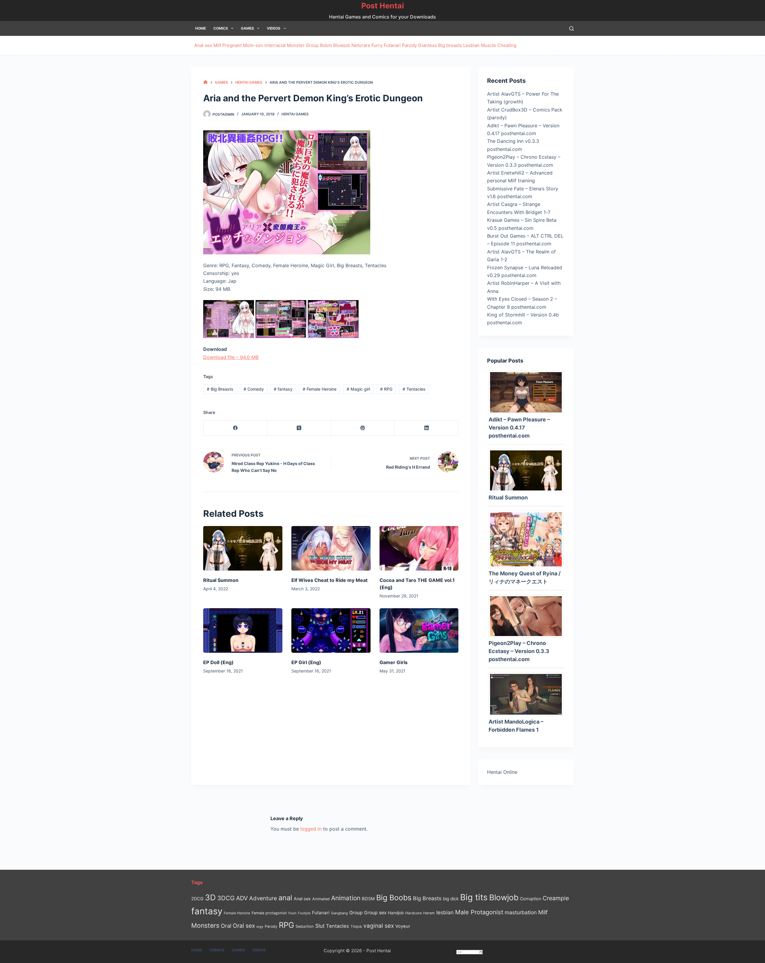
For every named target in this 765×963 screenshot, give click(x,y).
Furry (376, 45)
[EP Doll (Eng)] (242, 630)
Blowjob (341, 45)
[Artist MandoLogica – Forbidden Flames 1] (528, 694)
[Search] (571, 28)
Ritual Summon (220, 580)
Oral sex (244, 925)
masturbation (521, 912)
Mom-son (253, 45)
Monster (296, 45)
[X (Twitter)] (299, 428)
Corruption (530, 898)
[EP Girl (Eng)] (331, 630)
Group (312, 45)
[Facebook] (235, 428)
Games (247, 28)
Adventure (263, 898)
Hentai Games (295, 114)
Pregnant (232, 45)
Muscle (488, 45)
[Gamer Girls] (419, 630)
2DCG (197, 898)
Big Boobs (393, 897)
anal (285, 897)
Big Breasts (220, 389)
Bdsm (326, 45)
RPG (386, 389)
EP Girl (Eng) (306, 662)
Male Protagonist (479, 912)
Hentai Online (502, 772)
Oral (226, 925)
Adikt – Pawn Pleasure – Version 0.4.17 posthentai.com (519, 427)
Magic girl (358, 389)
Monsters (205, 925)
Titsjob (356, 926)
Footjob (304, 913)
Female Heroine (319, 389)
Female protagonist (269, 913)
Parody (409, 45)
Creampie (556, 898)
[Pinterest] (363, 428)
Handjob (396, 912)
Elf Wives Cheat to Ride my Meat (329, 580)
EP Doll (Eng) (218, 662)
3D (210, 897)
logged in (311, 829)
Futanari (392, 45)
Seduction (305, 926)
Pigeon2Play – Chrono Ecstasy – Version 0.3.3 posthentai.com (519, 651)
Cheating (506, 45)
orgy (259, 926)
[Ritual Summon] (242, 548)
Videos (273, 28)
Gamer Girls (394, 662)
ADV (242, 898)
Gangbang (339, 913)
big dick (451, 898)
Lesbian (471, 45)
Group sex (375, 912)
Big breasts (450, 45)
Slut (320, 926)
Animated (321, 899)
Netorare (360, 45)
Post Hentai (382, 5)
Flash (292, 913)
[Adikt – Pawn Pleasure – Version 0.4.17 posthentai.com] (528, 392)
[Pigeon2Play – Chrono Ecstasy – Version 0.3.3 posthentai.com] (528, 616)
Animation (345, 898)
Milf (217, 45)
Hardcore (413, 913)
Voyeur (402, 926)
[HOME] (205, 82)
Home (200, 28)
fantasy (283, 389)
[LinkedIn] (426, 428)
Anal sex (203, 45)
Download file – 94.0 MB (230, 357)
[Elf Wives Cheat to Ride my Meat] (331, 548)
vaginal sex (378, 925)
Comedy (254, 389)
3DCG (226, 898)
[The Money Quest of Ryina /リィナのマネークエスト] (528, 539)
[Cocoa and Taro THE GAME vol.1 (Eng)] (419, 548)
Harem (429, 913)
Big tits (474, 897)
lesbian (445, 912)
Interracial (275, 45)
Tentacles (414, 389)
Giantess (427, 45)
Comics (220, 28)
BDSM (368, 898)
